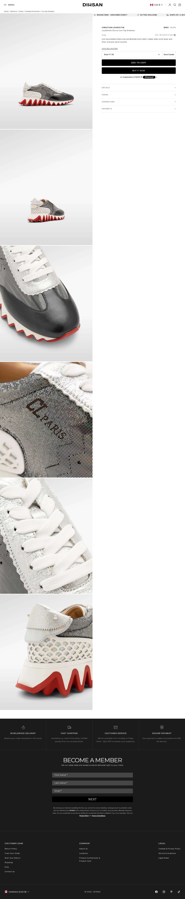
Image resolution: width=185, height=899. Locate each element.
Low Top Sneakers (47, 11)
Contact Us (10, 871)
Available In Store (110, 49)
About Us (83, 849)
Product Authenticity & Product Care (89, 859)
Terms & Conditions (98, 816)
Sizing (105, 95)
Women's (13, 11)
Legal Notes (163, 858)
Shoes (21, 11)
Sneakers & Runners (32, 11)
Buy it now (138, 71)
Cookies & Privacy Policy (169, 849)
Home (6, 11)
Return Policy (11, 849)
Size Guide (169, 54)
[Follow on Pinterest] (171, 891)
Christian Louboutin (113, 28)
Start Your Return (13, 858)
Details (106, 88)
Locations (83, 853)
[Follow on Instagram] (163, 891)
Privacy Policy (84, 816)
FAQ (7, 867)
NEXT (92, 799)
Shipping (9, 862)
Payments (107, 109)
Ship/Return (108, 102)
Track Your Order (12, 853)
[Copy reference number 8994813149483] (174, 35)
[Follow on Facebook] (156, 891)
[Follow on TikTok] (178, 891)
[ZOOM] (85, 122)
